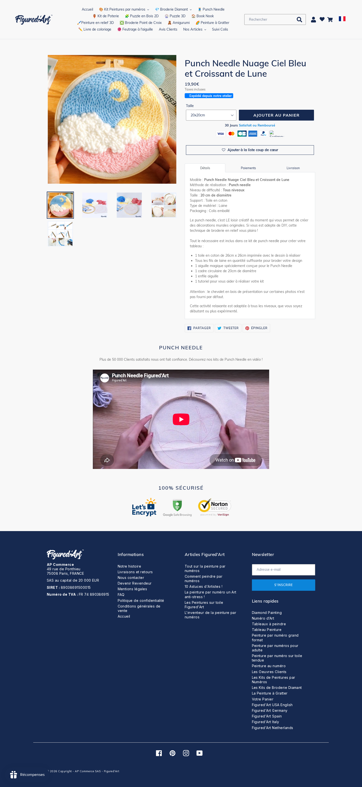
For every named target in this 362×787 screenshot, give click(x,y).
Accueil (124, 616)
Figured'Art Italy (265, 722)
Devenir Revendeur (135, 583)
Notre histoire (129, 566)
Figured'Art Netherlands (272, 728)
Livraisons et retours (135, 572)
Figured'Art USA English (272, 705)
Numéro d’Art (263, 618)
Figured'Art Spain (267, 716)
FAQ (121, 594)
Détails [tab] (205, 168)
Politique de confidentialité (141, 600)
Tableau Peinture (267, 629)
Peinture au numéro (269, 666)
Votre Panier (263, 699)
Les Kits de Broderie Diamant (277, 687)
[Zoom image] (112, 120)
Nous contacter (131, 577)
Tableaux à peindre (269, 624)
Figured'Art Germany (270, 710)
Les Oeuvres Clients (269, 672)
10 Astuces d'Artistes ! (203, 586)
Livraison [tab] (293, 168)
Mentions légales (132, 589)
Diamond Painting (267, 612)
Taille (190, 106)
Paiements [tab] (248, 168)
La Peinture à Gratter (270, 693)
